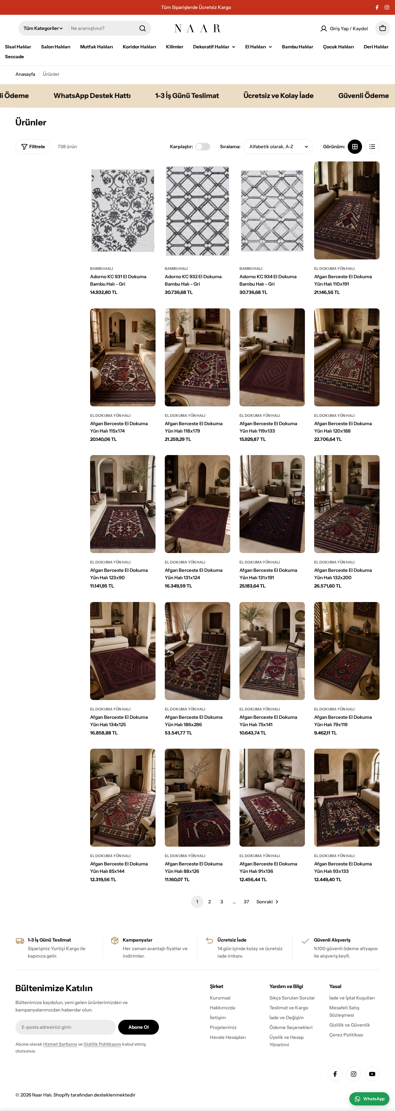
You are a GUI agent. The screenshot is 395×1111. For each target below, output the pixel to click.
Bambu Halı (101, 268)
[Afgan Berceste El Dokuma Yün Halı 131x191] (272, 504)
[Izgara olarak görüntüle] (354, 146)
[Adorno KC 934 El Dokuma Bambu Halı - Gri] (272, 210)
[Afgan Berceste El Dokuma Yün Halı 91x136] (272, 798)
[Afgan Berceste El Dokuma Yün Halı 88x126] (197, 798)
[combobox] (85, 28)
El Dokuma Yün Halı (334, 268)
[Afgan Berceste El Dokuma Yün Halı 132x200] (347, 504)
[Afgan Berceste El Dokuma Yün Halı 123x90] (123, 504)
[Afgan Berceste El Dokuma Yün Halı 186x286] (197, 651)
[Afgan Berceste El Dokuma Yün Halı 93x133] (347, 798)
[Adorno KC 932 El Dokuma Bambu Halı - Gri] (197, 210)
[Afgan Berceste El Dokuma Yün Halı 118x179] (197, 357)
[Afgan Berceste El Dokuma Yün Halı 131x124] (197, 504)
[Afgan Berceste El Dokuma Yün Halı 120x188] (347, 357)
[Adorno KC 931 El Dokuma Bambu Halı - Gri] (123, 210)
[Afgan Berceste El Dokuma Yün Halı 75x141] (272, 651)
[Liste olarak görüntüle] (372, 146)
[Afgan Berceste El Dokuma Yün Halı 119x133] (272, 357)
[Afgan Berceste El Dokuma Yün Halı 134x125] (123, 651)
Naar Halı (41, 1095)
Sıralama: (230, 146)
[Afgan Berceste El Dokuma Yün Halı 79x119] (347, 651)
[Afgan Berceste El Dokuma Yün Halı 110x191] (347, 210)
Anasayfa (25, 74)
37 (246, 902)
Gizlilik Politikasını (102, 1044)
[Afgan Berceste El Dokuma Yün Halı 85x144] (123, 798)
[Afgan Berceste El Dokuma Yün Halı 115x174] (123, 357)
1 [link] (197, 902)
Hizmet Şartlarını (60, 1044)
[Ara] (142, 28)
